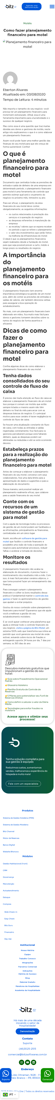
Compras (7, 904)
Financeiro (9, 932)
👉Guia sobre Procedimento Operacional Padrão (26, 680)
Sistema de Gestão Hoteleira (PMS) (18, 818)
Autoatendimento (11, 890)
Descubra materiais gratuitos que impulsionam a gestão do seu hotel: (27, 671)
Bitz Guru (8, 925)
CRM (5, 870)
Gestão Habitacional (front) (15, 864)
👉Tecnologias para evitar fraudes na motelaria (24, 709)
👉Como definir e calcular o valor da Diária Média (26, 703)
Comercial (48, 1079)
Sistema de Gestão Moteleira (15, 825)
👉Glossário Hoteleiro (16, 685)
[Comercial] (47, 1073)
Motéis (27, 23)
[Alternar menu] (52, 6)
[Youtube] (27, 1062)
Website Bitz (11, 852)
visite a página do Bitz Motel (30, 628)
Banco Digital (9, 845)
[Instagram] (21, 1062)
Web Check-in (10, 912)
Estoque (6, 897)
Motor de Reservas (11, 838)
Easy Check (9, 919)
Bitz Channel (8, 831)
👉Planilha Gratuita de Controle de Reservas (23, 690)
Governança (8, 877)
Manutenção (8, 884)
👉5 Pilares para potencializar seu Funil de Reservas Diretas (26, 696)
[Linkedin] (33, 1062)
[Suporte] (5, 1073)
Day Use (7, 939)
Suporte (6, 1079)
